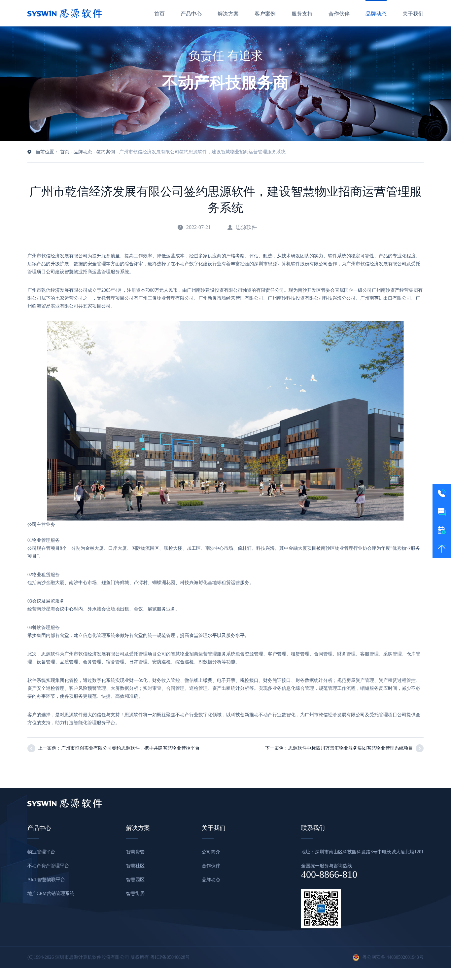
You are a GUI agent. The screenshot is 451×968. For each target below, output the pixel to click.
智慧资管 (135, 851)
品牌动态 (376, 14)
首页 (159, 14)
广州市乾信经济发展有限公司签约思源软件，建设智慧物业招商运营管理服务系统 (202, 151)
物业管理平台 (41, 851)
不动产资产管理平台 (48, 865)
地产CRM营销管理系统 (50, 893)
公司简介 (211, 851)
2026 (49, 957)
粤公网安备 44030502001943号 (393, 957)
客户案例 (265, 14)
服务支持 (302, 14)
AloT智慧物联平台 (46, 879)
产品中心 (191, 14)
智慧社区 (135, 865)
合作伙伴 (339, 14)
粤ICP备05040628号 (170, 957)
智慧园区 (135, 879)
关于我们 (413, 14)
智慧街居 (135, 893)
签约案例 (105, 151)
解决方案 (228, 14)
